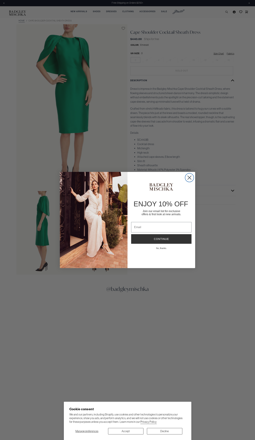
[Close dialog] (189, 177)
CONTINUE (161, 238)
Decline (164, 431)
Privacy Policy (148, 421)
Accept (126, 431)
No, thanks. (161, 248)
